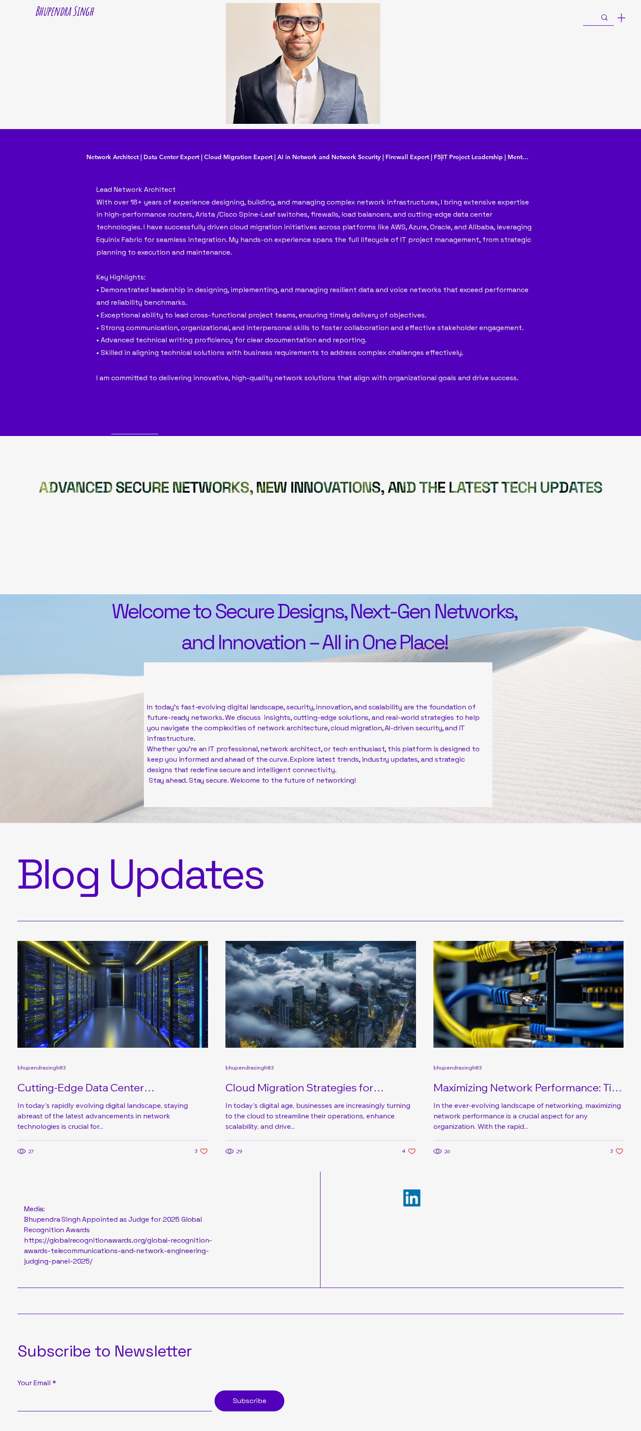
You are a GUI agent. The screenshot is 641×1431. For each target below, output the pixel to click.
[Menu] (621, 17)
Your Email (34, 1383)
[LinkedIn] (411, 1197)
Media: (34, 1208)
